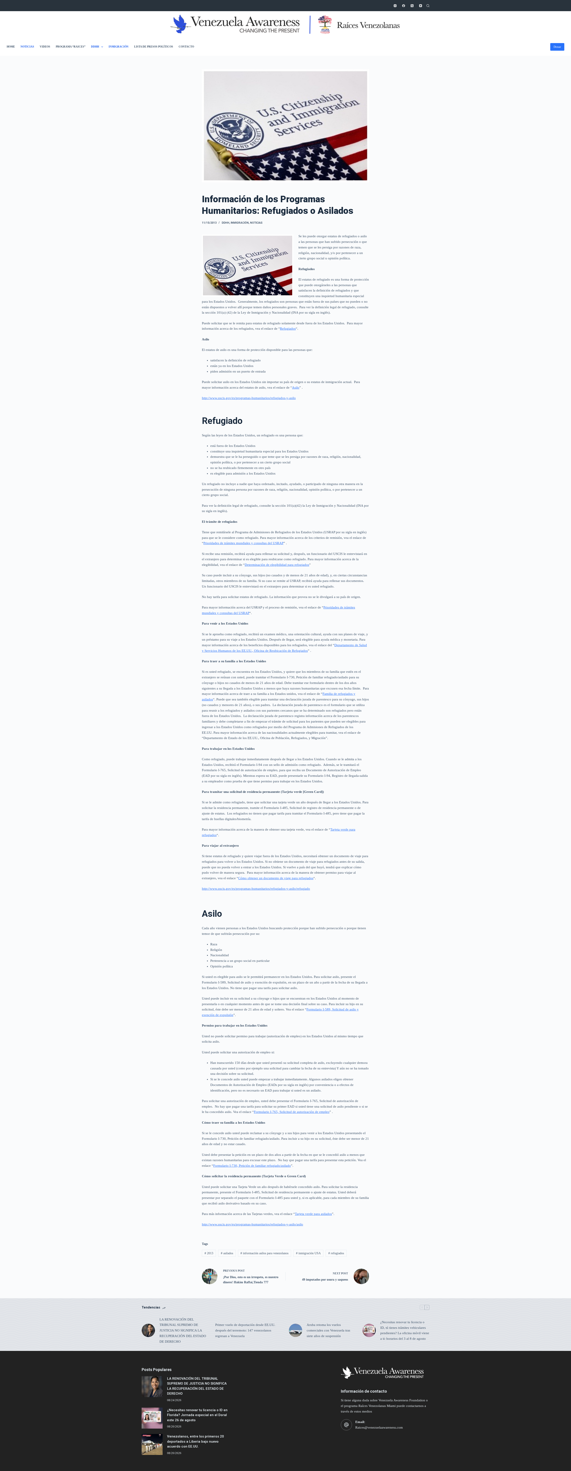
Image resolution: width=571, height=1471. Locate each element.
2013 (209, 1253)
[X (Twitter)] (412, 5)
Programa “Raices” (70, 46)
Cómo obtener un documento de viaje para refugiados (275, 878)
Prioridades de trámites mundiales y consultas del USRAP (243, 543)
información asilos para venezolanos (264, 1253)
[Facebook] (403, 5)
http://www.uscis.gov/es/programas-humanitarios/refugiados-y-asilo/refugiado (256, 888)
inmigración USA (308, 1253)
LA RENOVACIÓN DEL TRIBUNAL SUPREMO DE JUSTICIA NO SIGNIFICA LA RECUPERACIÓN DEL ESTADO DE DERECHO (182, 1330)
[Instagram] (395, 5)
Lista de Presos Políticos (153, 46)
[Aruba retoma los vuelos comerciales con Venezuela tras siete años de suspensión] (295, 1330)
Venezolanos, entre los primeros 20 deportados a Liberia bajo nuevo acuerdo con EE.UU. (195, 1441)
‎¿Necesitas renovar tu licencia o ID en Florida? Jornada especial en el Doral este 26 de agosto (197, 1415)
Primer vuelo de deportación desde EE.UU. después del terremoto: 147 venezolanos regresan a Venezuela (245, 1330)
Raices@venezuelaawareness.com (379, 1427)
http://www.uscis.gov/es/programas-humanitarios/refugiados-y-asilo (249, 398)
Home (11, 46)
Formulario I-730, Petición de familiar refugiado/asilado (252, 1165)
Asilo (295, 387)
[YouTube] (420, 5)
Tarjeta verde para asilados (313, 1214)
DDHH (95, 46)
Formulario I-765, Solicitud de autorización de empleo (291, 1112)
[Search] (427, 5)
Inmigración (118, 46)
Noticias (27, 46)
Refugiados (288, 328)
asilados (227, 1253)
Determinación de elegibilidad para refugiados (277, 565)
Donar (557, 46)
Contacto (186, 46)
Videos (45, 46)
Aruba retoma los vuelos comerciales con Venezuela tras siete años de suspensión (328, 1330)
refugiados (336, 1253)
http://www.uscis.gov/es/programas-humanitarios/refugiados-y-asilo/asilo (252, 1224)
